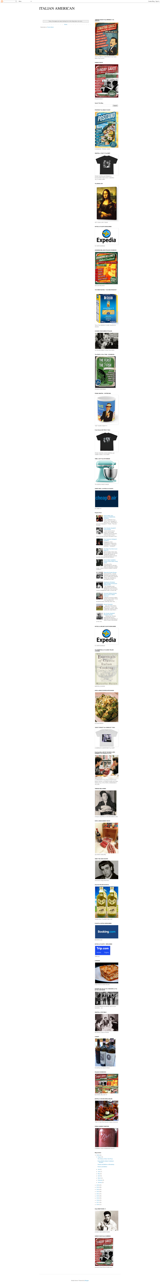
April (99, 1176)
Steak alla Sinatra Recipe (110, 572)
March (99, 1178)
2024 (97, 1187)
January (100, 1182)
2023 (97, 1189)
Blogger (87, 1280)
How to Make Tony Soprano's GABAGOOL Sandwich (109, 517)
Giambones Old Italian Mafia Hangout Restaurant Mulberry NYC (110, 584)
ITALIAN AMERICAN (57, 8)
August (100, 1157)
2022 (97, 1191)
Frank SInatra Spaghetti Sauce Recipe (110, 528)
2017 (97, 1202)
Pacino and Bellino (102, 1166)
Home (65, 24)
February (100, 1180)
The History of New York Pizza (105, 1159)
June (99, 1171)
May (99, 1173)
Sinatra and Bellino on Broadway (106, 1164)
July (99, 1169)
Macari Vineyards (108, 604)
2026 (97, 1155)
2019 (97, 1198)
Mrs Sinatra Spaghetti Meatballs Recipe (109, 614)
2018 (97, 1200)
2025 (97, 1185)
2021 (97, 1193)
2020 (97, 1196)
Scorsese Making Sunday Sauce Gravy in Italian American (110, 595)
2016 (97, 1204)
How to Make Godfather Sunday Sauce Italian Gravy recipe (111, 561)
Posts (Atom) (50, 27)
